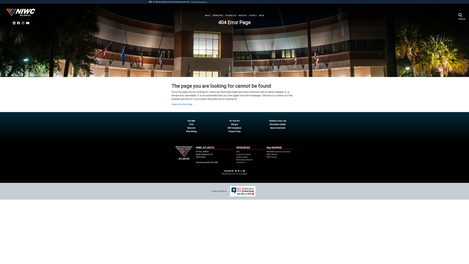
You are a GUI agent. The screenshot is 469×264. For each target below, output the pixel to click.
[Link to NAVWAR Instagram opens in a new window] (23, 23)
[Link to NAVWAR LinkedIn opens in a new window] (14, 23)
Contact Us (240, 162)
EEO (238, 152)
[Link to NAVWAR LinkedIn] (238, 171)
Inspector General (243, 154)
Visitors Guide (241, 157)
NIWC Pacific (272, 157)
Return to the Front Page (182, 104)
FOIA (191, 124)
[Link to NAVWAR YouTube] (244, 171)
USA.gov (234, 124)
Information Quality (278, 124)
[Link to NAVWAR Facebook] (236, 171)
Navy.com (191, 128)
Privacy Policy (234, 131)
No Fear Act (234, 121)
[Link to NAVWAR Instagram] (241, 171)
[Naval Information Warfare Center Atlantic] (21, 13)
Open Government (277, 128)
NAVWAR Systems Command (278, 152)
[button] (200, 2)
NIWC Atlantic (272, 154)
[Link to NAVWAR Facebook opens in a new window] (18, 23)
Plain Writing (191, 131)
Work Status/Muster (244, 160)
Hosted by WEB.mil (219, 191)
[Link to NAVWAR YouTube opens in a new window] (27, 23)
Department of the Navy (234, 174)
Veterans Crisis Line (277, 121)
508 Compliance (234, 128)
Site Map (191, 121)
